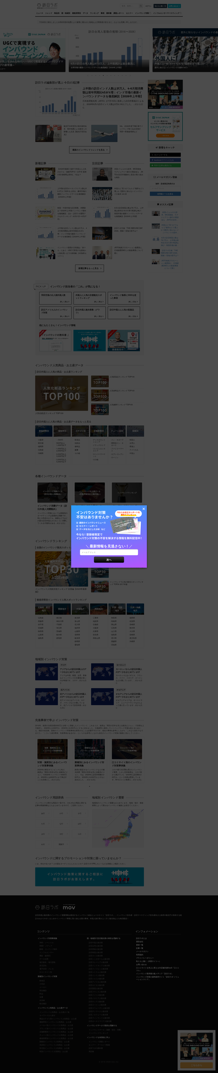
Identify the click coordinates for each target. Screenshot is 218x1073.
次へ (109, 559)
